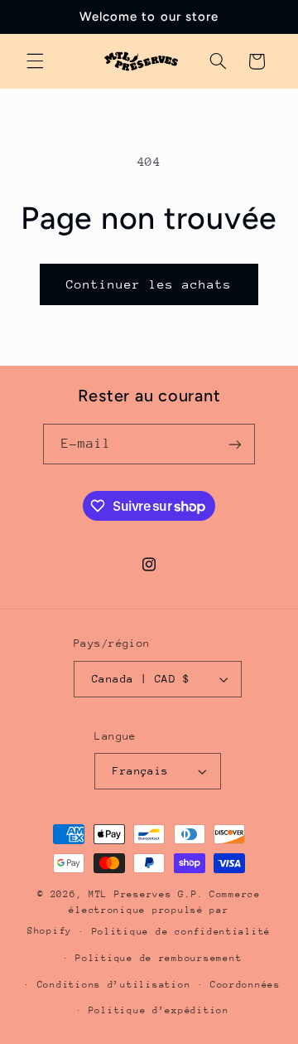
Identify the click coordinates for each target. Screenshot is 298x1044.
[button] (35, 61)
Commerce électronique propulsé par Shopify (144, 912)
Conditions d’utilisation (114, 984)
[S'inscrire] (235, 444)
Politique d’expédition (159, 1010)
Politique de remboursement (158, 958)
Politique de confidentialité (182, 931)
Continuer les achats (149, 284)
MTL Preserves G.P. (146, 894)
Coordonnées (245, 984)
